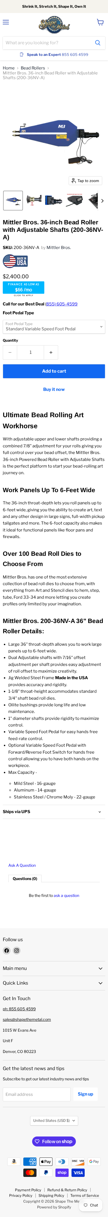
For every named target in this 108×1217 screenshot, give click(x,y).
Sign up (85, 1094)
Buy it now (54, 389)
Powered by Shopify (54, 1207)
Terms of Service (84, 1195)
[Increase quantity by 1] (51, 352)
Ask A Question (22, 865)
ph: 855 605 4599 (19, 1008)
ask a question (66, 895)
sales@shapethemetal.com (27, 1019)
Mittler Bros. (59, 247)
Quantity (10, 340)
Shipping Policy (51, 1195)
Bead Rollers (33, 68)
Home (9, 68)
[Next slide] (102, 200)
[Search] (97, 43)
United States (51, 1120)
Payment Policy (28, 1190)
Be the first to (54, 895)
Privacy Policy (20, 1195)
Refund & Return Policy (67, 1190)
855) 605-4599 (62, 304)
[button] (13, 200)
